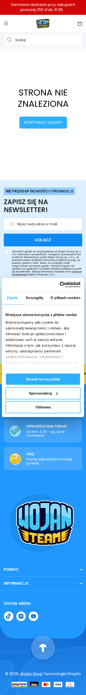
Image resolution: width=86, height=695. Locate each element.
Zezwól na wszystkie (43, 379)
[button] (79, 23)
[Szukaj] (8, 39)
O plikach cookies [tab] (65, 298)
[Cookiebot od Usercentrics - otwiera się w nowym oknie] (61, 285)
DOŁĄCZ (43, 240)
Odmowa (43, 407)
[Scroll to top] (43, 648)
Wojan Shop (31, 674)
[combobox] (43, 39)
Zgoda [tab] (12, 298)
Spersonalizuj (40, 393)
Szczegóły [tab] (34, 298)
